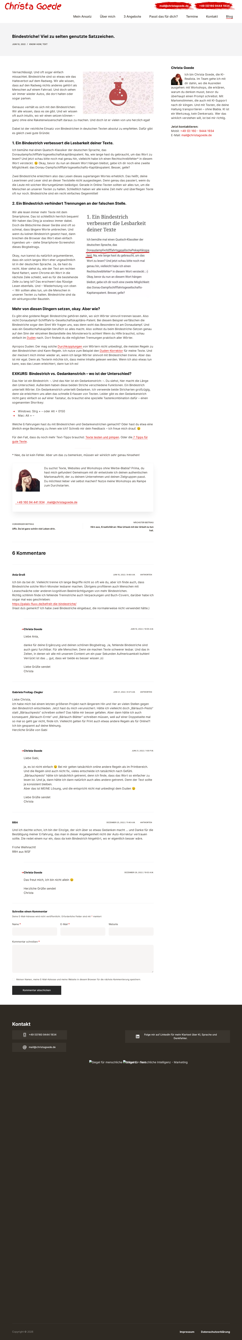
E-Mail (65, 924)
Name (16, 924)
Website (113, 924)
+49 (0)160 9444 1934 (214, 5)
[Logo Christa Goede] (33, 6)
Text (45, 44)
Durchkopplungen (70, 346)
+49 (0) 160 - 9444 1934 (197, 131)
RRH (15, 822)
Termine (192, 16)
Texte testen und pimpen (102, 437)
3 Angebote (132, 16)
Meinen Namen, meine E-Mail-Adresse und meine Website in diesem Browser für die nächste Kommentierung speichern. (78, 979)
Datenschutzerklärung (215, 1331)
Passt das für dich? (163, 16)
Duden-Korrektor (111, 350)
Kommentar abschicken (37, 990)
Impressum (187, 1331)
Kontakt (212, 16)
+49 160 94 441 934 (31, 502)
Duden (31, 337)
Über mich (107, 16)
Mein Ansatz (82, 16)
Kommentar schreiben (26, 941)
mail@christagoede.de (174, 5)
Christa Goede (33, 629)
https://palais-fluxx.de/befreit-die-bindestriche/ (44, 604)
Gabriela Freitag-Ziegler (27, 692)
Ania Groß (18, 574)
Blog (229, 16)
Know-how (35, 44)
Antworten (146, 575)
